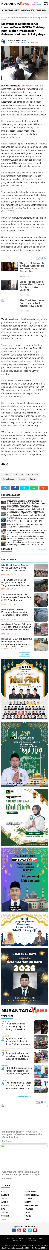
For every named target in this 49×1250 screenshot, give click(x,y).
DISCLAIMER (31, 1240)
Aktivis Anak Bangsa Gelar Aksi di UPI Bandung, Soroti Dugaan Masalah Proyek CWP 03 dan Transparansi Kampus (16, 628)
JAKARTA (28, 1198)
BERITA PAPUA (30, 1191)
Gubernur (7, 18)
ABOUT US (10, 1238)
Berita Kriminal (31, 1195)
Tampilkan (41, 549)
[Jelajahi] (46, 3)
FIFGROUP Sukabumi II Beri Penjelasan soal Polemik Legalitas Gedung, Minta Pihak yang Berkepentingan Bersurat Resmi (18, 1073)
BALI (3, 1191)
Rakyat (3, 20)
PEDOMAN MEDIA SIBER (33, 1238)
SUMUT (27, 1219)
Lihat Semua (24, 654)
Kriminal (5, 1205)
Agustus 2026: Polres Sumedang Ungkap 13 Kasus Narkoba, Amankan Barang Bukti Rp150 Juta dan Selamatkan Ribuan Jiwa (17, 1045)
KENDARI (28, 1202)
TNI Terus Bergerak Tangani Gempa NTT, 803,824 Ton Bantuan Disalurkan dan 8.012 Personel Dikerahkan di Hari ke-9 (18, 1088)
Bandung (5, 1195)
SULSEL (27, 1212)
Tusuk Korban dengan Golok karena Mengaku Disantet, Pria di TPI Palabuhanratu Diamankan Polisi (16, 598)
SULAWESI (28, 1209)
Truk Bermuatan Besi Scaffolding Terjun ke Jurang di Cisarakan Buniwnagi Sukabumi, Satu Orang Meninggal (18, 1029)
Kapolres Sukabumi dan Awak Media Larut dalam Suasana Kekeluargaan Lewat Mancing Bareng (17, 1057)
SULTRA (27, 1216)
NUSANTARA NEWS (27, 10)
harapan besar (24, 18)
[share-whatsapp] (34, 488)
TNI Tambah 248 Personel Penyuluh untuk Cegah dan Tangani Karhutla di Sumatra (15, 583)
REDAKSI (19, 1238)
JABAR (16, 10)
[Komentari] (43, 488)
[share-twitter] (24, 488)
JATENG (4, 1202)
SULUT (4, 1219)
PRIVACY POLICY (19, 1240)
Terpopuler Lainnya (24, 1096)
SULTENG (5, 1216)
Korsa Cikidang (35, 18)
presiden (44, 18)
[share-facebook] (15, 488)
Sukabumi (9, 10)
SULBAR (4, 1212)
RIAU (3, 1209)
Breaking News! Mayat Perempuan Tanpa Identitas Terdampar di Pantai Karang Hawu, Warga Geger (14, 613)
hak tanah (14, 18)
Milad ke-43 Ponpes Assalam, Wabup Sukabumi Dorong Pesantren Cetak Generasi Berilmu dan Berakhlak (15, 569)
